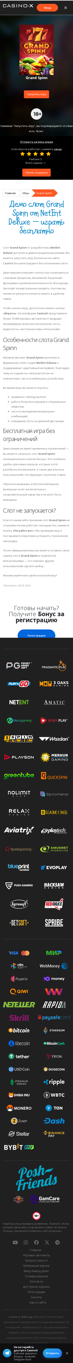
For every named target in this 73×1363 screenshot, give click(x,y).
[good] (42, 154)
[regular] (35, 154)
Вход (47, 7)
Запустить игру (36, 94)
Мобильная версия (36, 1266)
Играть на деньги (37, 172)
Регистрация (36, 635)
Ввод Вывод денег (36, 1271)
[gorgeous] (48, 154)
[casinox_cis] (26, 1242)
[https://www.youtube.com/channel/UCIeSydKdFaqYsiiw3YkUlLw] (15, 1242)
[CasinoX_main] (47, 1242)
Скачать (36, 1297)
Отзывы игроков (36, 1276)
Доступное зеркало (36, 1287)
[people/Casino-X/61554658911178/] (36, 1242)
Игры (26, 193)
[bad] (22, 154)
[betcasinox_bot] (57, 1242)
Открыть (52, 1353)
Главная (10, 193)
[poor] (29, 154)
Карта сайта (37, 1302)
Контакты (36, 1281)
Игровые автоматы (36, 1255)
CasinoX (8, 263)
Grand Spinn (44, 193)
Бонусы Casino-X (36, 1260)
